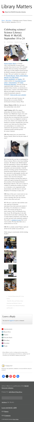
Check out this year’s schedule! (18, 95)
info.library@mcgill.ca (15, 392)
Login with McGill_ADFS (9, 408)
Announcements (8, 329)
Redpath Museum (10, 75)
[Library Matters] (17, 6)
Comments (7, 415)
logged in (11, 320)
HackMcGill (11, 79)
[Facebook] (3, 376)
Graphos (20, 79)
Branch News (7, 331)
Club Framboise (13, 82)
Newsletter (6, 343)
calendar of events (16, 220)
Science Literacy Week (10, 63)
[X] (7, 376)
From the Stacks (8, 337)
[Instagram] (10, 376)
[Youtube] (14, 376)
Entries (6, 411)
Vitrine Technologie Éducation (13, 83)
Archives (4, 402)
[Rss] (18, 376)
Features (6, 334)
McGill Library (10, 42)
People (5, 345)
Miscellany (23, 43)
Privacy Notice (15, 419)
